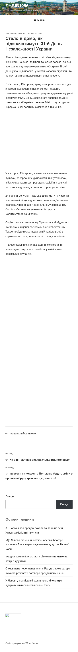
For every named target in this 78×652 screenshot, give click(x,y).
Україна (32, 433)
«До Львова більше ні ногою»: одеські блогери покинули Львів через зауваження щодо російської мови (37, 544)
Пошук (9, 496)
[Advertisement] (39, 142)
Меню (41, 20)
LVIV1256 (37, 33)
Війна (23, 433)
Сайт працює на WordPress (21, 643)
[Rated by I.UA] (13, 616)
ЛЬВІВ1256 (16, 5)
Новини (15, 433)
